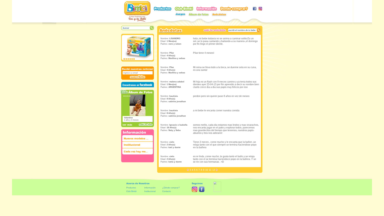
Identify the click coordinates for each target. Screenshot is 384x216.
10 (206, 170)
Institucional (132, 145)
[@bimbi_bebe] (260, 8)
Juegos (180, 14)
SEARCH (152, 28)
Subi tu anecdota (214, 30)
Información (150, 187)
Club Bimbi (184, 9)
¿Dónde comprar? (171, 187)
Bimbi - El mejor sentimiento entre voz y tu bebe (137, 11)
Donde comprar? (234, 9)
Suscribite (137, 77)
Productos (162, 9)
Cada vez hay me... (136, 151)
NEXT (217, 170)
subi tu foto (146, 124)
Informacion (206, 9)
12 (213, 170)
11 (210, 170)
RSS (194, 189)
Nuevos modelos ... (136, 138)
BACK (188, 170)
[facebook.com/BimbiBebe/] (254, 8)
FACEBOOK (202, 189)
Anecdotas (219, 14)
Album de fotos (198, 14)
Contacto (166, 191)
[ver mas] (127, 124)
